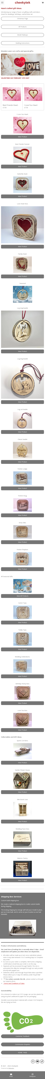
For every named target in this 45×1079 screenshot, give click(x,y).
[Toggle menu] (2, 2)
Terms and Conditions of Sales (13, 983)
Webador (11, 1068)
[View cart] (42, 2)
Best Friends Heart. (10, 105)
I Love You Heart (30, 105)
